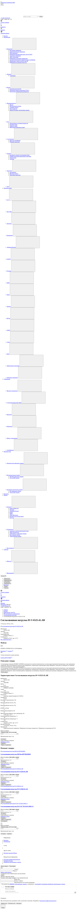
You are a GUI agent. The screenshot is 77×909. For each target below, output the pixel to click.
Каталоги (9, 507)
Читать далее (4, 672)
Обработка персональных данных (12, 862)
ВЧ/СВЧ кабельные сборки (16, 476)
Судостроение (10, 139)
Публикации (10, 529)
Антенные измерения (15, 55)
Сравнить (3, 743)
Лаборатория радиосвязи (13, 365)
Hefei (8, 354)
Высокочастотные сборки (13, 475)
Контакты (6, 493)
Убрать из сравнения (6, 744)
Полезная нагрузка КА (15, 89)
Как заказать (4, 821)
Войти (2, 875)
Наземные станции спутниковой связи (19, 155)
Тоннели (12, 159)
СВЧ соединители (14, 532)
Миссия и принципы (12, 390)
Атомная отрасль (14, 107)
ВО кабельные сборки (15, 491)
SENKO (9, 306)
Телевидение (13, 157)
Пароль (15, 870)
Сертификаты (10, 450)
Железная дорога (14, 173)
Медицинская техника (15, 106)
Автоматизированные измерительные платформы (22, 59)
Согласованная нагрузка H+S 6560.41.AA (14, 789)
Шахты (11, 104)
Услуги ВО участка (14, 492)
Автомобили (13, 172)
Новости (9, 561)
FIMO (8, 282)
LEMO (8, 330)
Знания (5, 495)
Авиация (9, 74)
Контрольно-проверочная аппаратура (19, 91)
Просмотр (3, 651)
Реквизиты (9, 426)
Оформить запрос (5, 741)
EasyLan (12, 517)
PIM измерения (13, 53)
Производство (7, 451)
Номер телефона (19, 880)
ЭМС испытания (14, 57)
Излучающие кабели (15, 535)
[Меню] (1, 1)
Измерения (9, 49)
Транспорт (9, 170)
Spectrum (9, 223)
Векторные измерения (15, 50)
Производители (8, 188)
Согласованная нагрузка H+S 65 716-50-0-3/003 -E (17, 806)
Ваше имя (17, 879)
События (6, 549)
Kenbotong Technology (12, 377)
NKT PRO (9, 211)
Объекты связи (13, 126)
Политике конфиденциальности (48, 900)
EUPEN (9, 259)
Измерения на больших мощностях (19, 58)
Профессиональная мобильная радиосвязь (20, 156)
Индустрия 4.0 (13, 108)
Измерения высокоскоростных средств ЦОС (21, 54)
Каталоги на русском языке (17, 516)
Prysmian (9, 271)
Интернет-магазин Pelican (10, 853)
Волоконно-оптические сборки (15, 489)
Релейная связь (13, 124)
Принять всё (4, 903)
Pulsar (8, 294)
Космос (8, 87)
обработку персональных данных (18, 884)
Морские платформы (15, 140)
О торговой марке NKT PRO (14, 402)
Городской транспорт (15, 175)
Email (16, 869)
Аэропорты (12, 75)
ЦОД (8, 186)
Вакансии (9, 414)
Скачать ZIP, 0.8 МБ (6, 657)
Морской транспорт (15, 142)
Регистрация (12, 866)
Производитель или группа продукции (25, 882)
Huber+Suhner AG (14, 508)
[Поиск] (2, 4)
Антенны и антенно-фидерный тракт (19, 531)
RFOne (8, 318)
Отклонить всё (11, 903)
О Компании (7, 379)
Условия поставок (8, 860)
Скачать (10, 651)
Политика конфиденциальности (12, 859)
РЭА (8, 121)
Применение (7, 37)
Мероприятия (10, 573)
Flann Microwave (14, 515)
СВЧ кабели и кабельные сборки (18, 533)
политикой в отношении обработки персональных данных (50, 884)
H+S (8, 200)
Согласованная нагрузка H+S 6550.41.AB (14, 771)
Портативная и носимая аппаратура (19, 123)
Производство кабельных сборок (15, 463)
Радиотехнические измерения (17, 51)
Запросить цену (4, 732)
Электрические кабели (15, 536)
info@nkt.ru (3, 604)
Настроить (19, 903)
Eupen (11, 512)
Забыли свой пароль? (6, 872)
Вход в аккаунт (4, 866)
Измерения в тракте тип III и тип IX (19, 61)
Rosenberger (10, 235)
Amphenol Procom (11, 247)
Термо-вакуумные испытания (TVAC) (19, 90)
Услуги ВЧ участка (14, 478)
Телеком (9, 153)
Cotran (8, 342)
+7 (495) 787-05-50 (5, 18)
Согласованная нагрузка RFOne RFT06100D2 (16, 754)
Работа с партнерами (12, 438)
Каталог (6, 36)
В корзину (3, 739)
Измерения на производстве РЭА (18, 62)
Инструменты (10, 548)
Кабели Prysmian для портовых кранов (19, 110)
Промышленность (11, 103)
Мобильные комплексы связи (17, 127)
